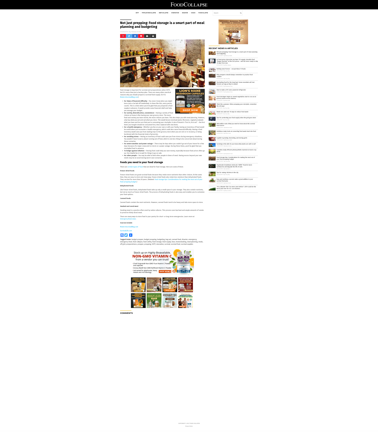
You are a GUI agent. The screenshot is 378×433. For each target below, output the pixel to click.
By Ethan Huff (227, 100)
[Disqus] (162, 340)
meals (200, 242)
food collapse (138, 242)
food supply (166, 242)
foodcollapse (203, 13)
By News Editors (228, 190)
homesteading (181, 242)
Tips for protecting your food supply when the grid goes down (236, 118)
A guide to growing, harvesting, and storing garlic (232, 138)
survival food (175, 244)
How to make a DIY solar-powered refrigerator (231, 90)
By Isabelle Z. (227, 169)
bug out (168, 239)
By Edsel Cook (227, 133)
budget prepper (137, 239)
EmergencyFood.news (128, 219)
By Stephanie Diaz (228, 86)
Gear (173, 242)
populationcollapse (149, 13)
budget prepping (150, 239)
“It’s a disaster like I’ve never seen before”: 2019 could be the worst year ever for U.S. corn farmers (236, 187)
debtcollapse (163, 13)
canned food (176, 239)
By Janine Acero (228, 146)
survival (167, 244)
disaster (185, 13)
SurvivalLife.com (126, 231)
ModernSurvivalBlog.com (129, 97)
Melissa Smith (136, 32)
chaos (193, 13)
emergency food (126, 242)
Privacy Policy (189, 426)
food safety (147, 242)
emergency (193, 239)
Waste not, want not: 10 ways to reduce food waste (232, 112)
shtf (137, 13)
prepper (141, 244)
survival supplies (187, 244)
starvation (175, 13)
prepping (147, 244)
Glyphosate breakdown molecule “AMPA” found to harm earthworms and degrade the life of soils (234, 166)
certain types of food (135, 167)
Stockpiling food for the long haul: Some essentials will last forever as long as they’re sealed (235, 83)
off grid (123, 244)
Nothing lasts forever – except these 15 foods (231, 69)
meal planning (192, 242)
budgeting (161, 239)
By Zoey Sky (227, 71)
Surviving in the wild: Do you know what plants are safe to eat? (236, 144)
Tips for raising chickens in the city (227, 172)
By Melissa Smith (228, 55)
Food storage (157, 242)
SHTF (153, 244)
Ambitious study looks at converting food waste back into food (236, 131)
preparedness (131, 244)
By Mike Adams (227, 65)
